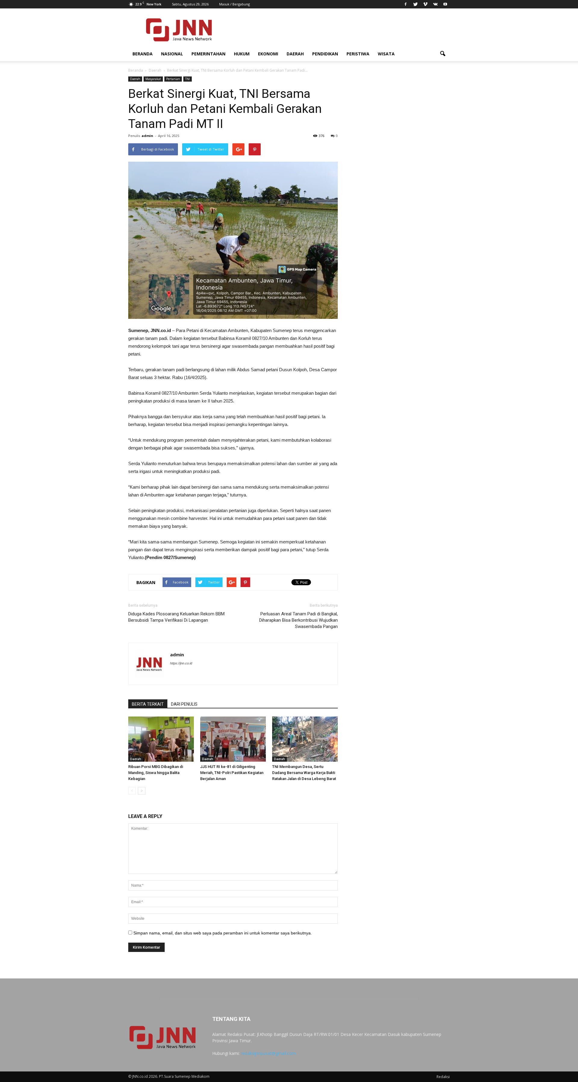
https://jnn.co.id (181, 663)
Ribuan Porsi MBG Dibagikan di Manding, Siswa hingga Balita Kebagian (155, 772)
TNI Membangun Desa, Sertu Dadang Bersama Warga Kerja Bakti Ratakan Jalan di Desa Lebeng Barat (304, 772)
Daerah (295, 54)
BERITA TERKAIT (148, 704)
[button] (442, 54)
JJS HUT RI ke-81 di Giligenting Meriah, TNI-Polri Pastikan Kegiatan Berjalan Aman (231, 772)
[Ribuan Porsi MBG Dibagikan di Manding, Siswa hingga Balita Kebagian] (161, 739)
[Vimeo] (425, 4)
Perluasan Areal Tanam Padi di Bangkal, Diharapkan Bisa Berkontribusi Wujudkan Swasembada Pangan (298, 620)
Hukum (242, 54)
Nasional (172, 54)
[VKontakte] (435, 4)
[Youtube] (445, 4)
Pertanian (173, 79)
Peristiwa (357, 54)
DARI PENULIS (184, 704)
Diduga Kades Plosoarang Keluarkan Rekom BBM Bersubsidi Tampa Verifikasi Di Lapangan (176, 617)
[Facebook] (405, 4)
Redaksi (443, 1076)
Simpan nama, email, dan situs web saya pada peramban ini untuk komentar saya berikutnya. (222, 933)
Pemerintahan (208, 54)
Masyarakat (153, 79)
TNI (187, 79)
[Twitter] (415, 4)
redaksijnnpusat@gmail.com (268, 1053)
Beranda (142, 54)
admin (147, 135)
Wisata (386, 54)
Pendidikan (325, 54)
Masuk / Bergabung (234, 4)
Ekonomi (268, 54)
